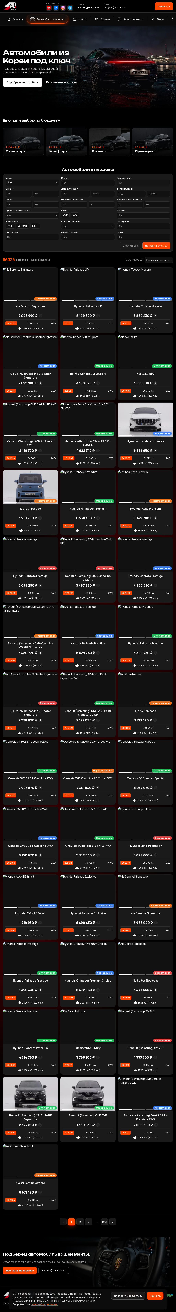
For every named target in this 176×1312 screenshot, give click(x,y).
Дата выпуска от (69, 189)
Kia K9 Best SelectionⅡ (30, 1183)
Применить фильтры (156, 245)
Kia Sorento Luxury (88, 1048)
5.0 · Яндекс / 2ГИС (89, 7)
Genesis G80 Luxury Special (145, 778)
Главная (18, 19)
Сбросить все (130, 245)
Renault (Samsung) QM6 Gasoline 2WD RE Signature (30, 645)
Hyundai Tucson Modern (145, 306)
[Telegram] (70, 8)
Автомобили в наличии (51, 19)
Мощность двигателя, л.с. (130, 199)
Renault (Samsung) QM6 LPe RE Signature (30, 1117)
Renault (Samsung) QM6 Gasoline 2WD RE (88, 578)
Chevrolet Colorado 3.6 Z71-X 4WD (88, 846)
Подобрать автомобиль (23, 82)
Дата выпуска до (125, 189)
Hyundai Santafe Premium (30, 1048)
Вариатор (23, 225)
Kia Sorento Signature (30, 306)
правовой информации (44, 1304)
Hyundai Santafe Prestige (30, 576)
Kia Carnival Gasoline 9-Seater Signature (30, 375)
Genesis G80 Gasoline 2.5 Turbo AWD (88, 778)
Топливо (121, 210)
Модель (65, 178)
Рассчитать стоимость (63, 82)
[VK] (56, 8)
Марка (9, 178)
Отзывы (105, 19)
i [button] (40, 315)
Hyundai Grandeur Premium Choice (88, 980)
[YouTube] (49, 8)
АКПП (10, 225)
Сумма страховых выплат (18, 210)
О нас (160, 19)
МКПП (35, 225)
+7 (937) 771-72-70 (115, 7)
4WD (75, 214)
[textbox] (86, 183)
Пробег (9, 199)
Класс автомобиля (70, 221)
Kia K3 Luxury (145, 374)
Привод (65, 210)
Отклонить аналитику (128, 1295)
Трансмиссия (12, 221)
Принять (155, 1295)
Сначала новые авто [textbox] (157, 259)
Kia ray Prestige (30, 509)
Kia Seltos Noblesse (145, 980)
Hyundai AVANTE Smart (30, 913)
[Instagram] (63, 8)
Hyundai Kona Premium (145, 509)
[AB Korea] (10, 6)
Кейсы (83, 19)
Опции (120, 232)
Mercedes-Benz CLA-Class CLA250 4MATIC (87, 443)
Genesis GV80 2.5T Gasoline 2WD (30, 778)
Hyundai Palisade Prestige (87, 643)
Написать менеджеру (20, 1270)
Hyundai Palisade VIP (88, 306)
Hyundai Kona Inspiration (145, 846)
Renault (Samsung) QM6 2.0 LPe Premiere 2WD (145, 1117)
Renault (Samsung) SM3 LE (145, 1048)
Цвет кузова (123, 221)
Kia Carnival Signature (145, 913)
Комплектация (124, 178)
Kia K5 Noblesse (145, 711)
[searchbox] (143, 182)
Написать (164, 6)
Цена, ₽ (9, 189)
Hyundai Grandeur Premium (88, 509)
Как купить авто (133, 19)
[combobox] (88, 183)
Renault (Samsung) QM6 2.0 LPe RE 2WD (30, 443)
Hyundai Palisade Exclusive (88, 913)
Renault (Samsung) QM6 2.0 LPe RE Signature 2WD (88, 713)
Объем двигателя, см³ (72, 199)
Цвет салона (12, 232)
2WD (65, 214)
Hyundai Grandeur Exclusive (145, 441)
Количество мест (70, 232)
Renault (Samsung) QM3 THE (88, 1115)
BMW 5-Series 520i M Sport (88, 374)
